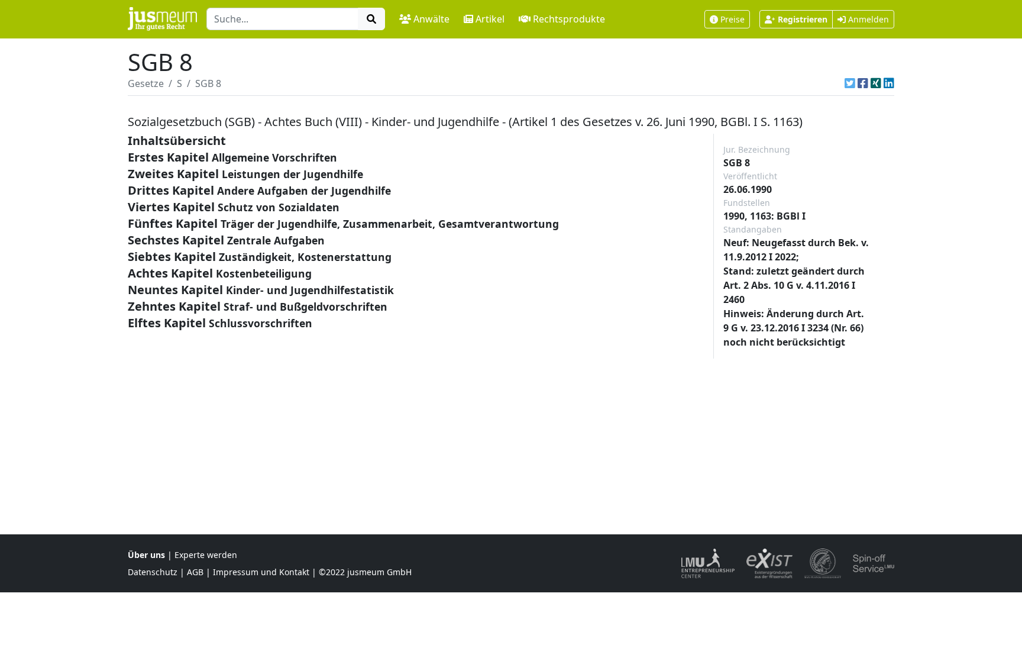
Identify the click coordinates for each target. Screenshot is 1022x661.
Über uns (146, 554)
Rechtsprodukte (569, 18)
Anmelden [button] (867, 19)
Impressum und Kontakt (261, 572)
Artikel (490, 18)
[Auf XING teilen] (876, 83)
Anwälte (431, 18)
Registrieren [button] (802, 19)
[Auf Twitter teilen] (850, 83)
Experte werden (205, 554)
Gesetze (146, 83)
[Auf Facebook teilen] (863, 83)
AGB (195, 572)
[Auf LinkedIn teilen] (889, 83)
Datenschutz (152, 572)
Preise (732, 19)
